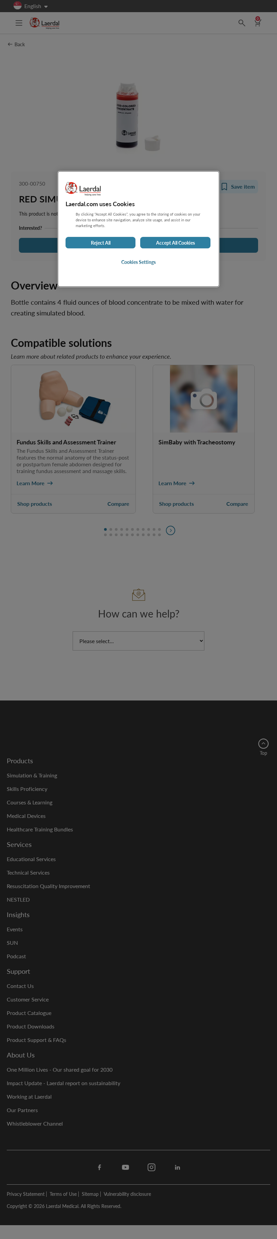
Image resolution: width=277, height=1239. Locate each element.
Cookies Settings (138, 261)
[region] (138, 229)
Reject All (100, 242)
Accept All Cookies (175, 242)
